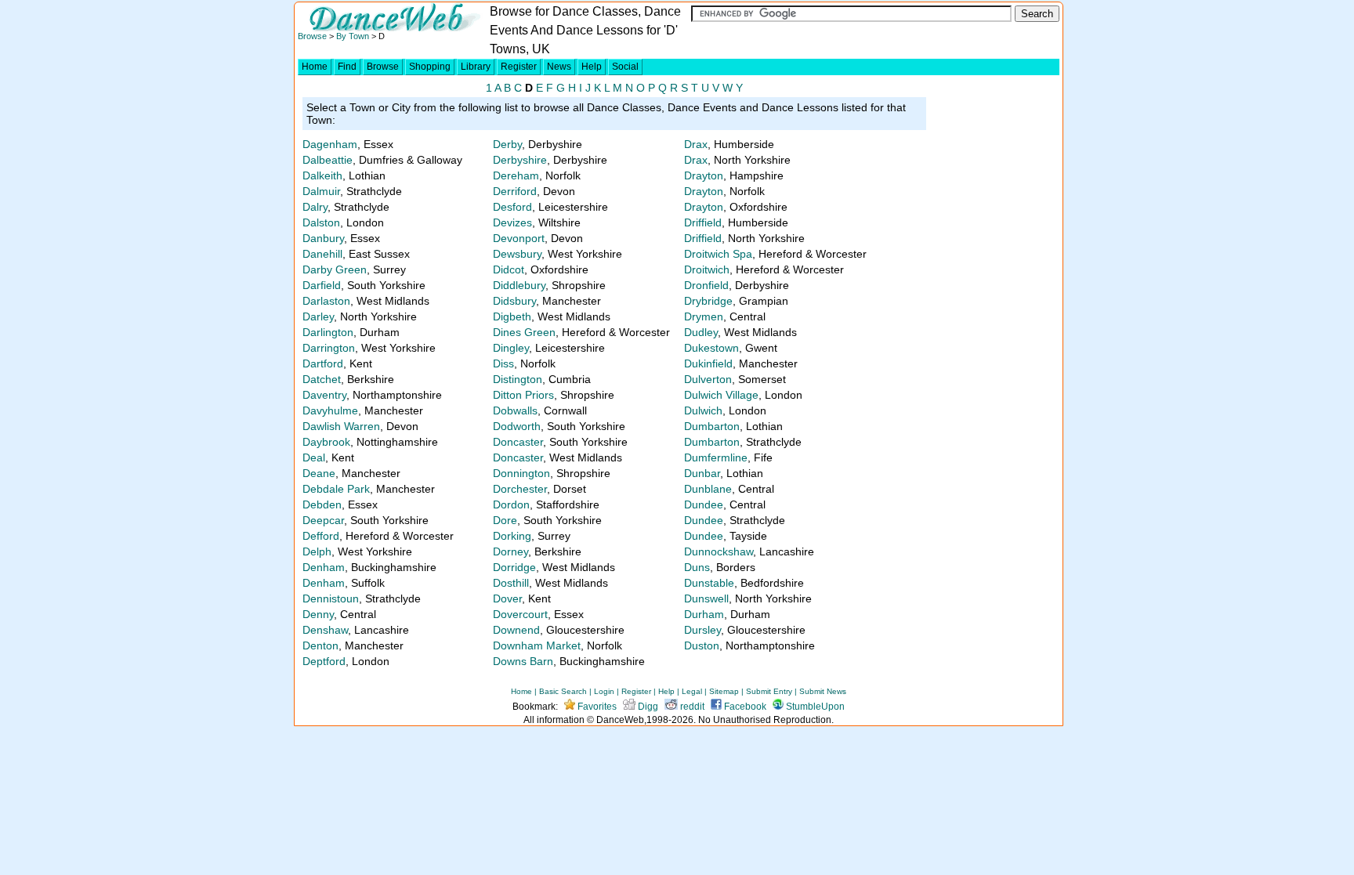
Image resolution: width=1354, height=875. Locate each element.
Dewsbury (517, 254)
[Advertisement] (994, 378)
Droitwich (706, 269)
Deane (318, 473)
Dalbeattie (327, 160)
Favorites (596, 706)
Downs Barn (523, 661)
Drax (696, 144)
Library (476, 66)
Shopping (430, 66)
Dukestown (711, 348)
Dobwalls (515, 410)
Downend (516, 630)
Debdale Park (336, 489)
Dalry (315, 207)
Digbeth (512, 316)
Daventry (324, 395)
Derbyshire (520, 160)
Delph (316, 551)
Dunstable (709, 583)
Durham (704, 614)
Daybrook (326, 442)
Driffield (703, 222)
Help (591, 66)
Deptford (324, 661)
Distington (517, 379)
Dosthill (511, 583)
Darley (318, 316)
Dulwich (703, 410)
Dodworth (517, 426)
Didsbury (514, 301)
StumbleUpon (814, 706)
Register (519, 66)
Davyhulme (330, 410)
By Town (352, 36)
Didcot (508, 269)
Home (315, 66)
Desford (512, 207)
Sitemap (724, 691)
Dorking (512, 536)
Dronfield (706, 285)
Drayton (703, 175)
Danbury (323, 238)
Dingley (511, 348)
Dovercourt (520, 614)
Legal (692, 691)
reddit (691, 706)
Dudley (701, 332)
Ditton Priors (523, 395)
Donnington (521, 473)
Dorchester (520, 489)
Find (347, 66)
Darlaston (326, 301)
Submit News (822, 691)
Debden (322, 504)
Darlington (327, 332)
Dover (507, 598)
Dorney (510, 551)
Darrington (328, 348)
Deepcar (323, 520)
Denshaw (325, 630)
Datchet (321, 379)
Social (625, 66)
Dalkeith (322, 175)
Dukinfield (708, 363)
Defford (320, 536)
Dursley (702, 630)
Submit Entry (769, 691)
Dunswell (706, 598)
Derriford (515, 191)
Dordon (511, 504)
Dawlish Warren (341, 426)
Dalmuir (321, 191)
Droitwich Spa (718, 254)
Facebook (744, 706)
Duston (701, 645)
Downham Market (537, 645)
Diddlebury (519, 285)
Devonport (519, 238)
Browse (312, 36)
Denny (318, 614)
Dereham (516, 175)
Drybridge (708, 301)
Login (604, 691)
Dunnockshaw (718, 551)
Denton (320, 645)
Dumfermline (716, 457)
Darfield (321, 285)
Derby (507, 144)
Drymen (703, 316)
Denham (323, 567)
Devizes (512, 222)
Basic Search (563, 691)
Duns (697, 567)
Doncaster (518, 442)
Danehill (322, 254)
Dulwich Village (721, 395)
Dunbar (702, 473)
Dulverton (708, 379)
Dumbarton (712, 426)
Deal (313, 457)
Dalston (321, 222)
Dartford (322, 363)
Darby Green (334, 269)
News (559, 66)
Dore (505, 520)
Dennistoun (330, 598)
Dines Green (524, 332)
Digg (646, 706)
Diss (503, 363)
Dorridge (514, 567)
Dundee (703, 504)
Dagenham (329, 144)
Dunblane (708, 489)
